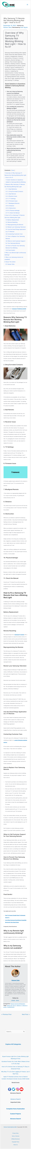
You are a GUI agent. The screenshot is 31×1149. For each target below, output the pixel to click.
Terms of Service (15, 1136)
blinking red (9, 1005)
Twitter (17, 1000)
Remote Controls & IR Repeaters (18, 1003)
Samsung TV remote (19, 634)
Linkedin (13, 1000)
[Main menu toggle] (27, 4)
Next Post (26, 1014)
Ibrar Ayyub (24, 27)
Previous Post (6, 1014)
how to (14, 1005)
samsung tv (19, 1005)
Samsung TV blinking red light (19, 308)
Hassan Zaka (7, 27)
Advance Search (15, 1099)
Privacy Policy (15, 1133)
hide (13, 170)
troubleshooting (10, 1007)
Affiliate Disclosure (15, 1139)
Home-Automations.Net (10, 1127)
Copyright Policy (15, 1141)
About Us (15, 1144)
